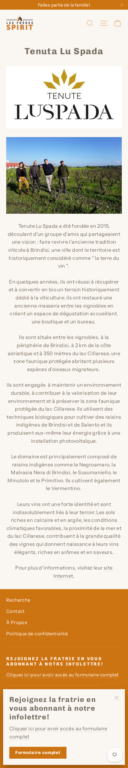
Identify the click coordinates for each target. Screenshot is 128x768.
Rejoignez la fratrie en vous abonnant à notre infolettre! (54, 661)
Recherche (18, 600)
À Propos (16, 622)
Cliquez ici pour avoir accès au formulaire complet (62, 675)
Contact (15, 611)
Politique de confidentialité (37, 634)
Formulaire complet (38, 752)
